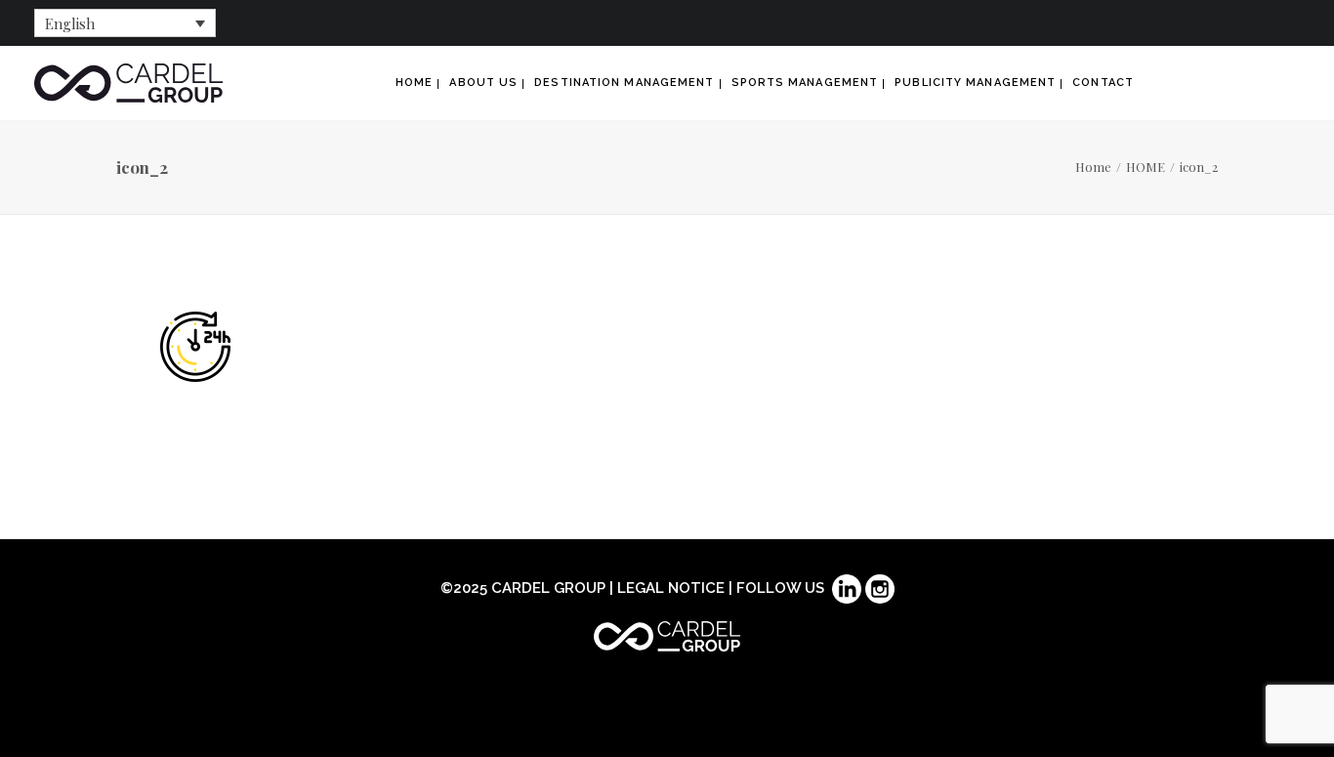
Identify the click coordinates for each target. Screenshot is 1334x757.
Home (1093, 166)
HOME (414, 82)
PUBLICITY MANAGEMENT (975, 82)
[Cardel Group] (128, 83)
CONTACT (1103, 82)
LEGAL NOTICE (671, 588)
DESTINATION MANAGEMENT (624, 82)
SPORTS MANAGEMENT (805, 82)
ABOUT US (483, 82)
